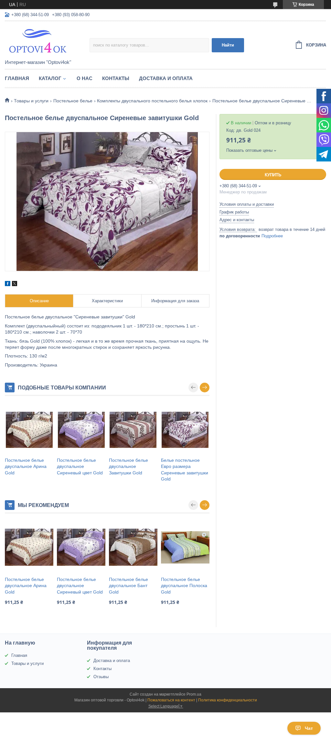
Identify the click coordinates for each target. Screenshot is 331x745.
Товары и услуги (31, 100)
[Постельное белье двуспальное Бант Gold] (133, 547)
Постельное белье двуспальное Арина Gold (26, 466)
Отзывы (101, 676)
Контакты (115, 78)
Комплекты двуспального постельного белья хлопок (152, 100)
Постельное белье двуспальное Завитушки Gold (128, 466)
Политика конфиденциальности (227, 700)
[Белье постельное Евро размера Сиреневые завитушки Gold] (185, 430)
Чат (309, 728)
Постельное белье (72, 100)
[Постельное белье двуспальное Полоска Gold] (185, 547)
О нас (84, 78)
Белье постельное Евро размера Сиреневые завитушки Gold (184, 470)
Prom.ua (194, 694)
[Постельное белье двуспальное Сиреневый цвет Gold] (81, 430)
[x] (14, 284)
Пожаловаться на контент (171, 700)
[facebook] (7, 284)
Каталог (50, 78)
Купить (273, 174)
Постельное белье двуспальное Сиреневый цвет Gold (80, 466)
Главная (17, 78)
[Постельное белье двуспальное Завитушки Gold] (133, 430)
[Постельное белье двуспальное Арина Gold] (29, 430)
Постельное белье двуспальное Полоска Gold (184, 586)
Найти (228, 45)
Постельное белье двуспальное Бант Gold (128, 586)
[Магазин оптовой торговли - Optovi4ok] (47, 41)
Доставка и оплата (166, 78)
